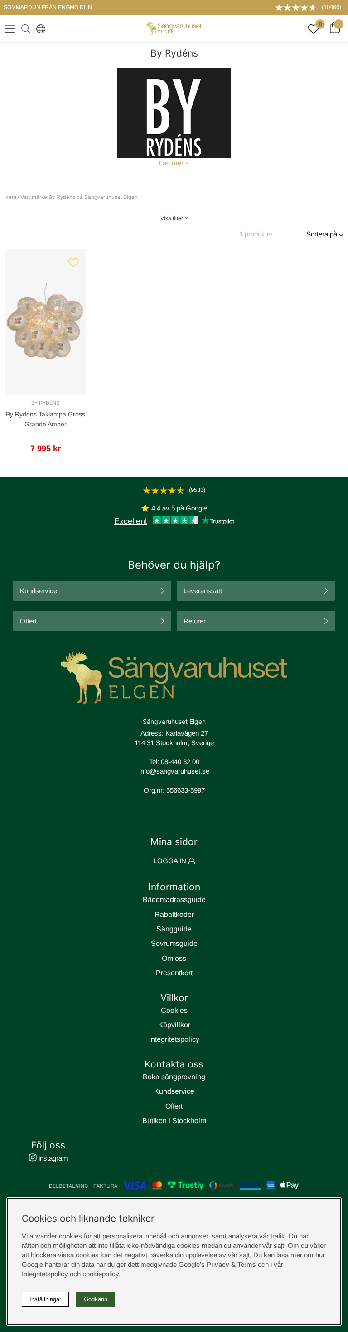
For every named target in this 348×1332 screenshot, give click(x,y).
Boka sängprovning (174, 1077)
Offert (28, 621)
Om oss (174, 958)
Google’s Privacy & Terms (217, 1264)
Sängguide (174, 929)
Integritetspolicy (174, 1039)
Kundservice (38, 591)
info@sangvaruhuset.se (174, 771)
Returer (195, 621)
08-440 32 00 (180, 761)
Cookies (174, 1010)
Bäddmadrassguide (174, 899)
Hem (10, 197)
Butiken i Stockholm (174, 1120)
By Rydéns (45, 403)
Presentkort (174, 973)
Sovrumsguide (174, 943)
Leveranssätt (203, 591)
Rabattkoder (174, 914)
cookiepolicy (100, 1274)
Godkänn (95, 1299)
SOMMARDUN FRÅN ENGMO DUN (48, 7)
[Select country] (39, 28)
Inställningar (45, 1299)
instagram (52, 1158)
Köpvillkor (174, 1025)
